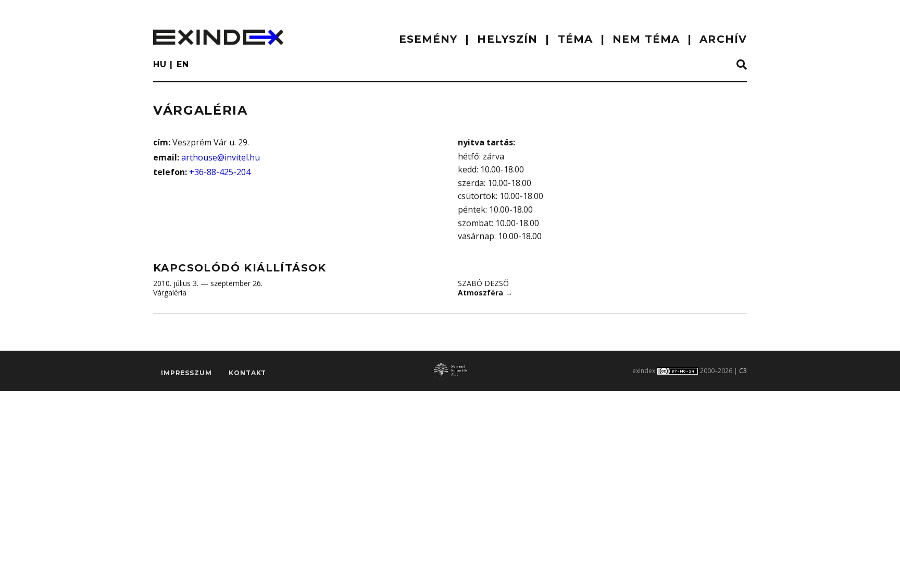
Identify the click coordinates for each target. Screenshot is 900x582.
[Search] (741, 65)
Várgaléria (169, 293)
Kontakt (247, 373)
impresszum (186, 373)
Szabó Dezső (483, 283)
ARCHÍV (723, 39)
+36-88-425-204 (220, 172)
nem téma (646, 39)
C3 (743, 370)
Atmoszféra (485, 293)
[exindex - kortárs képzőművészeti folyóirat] (218, 37)
